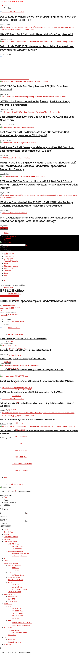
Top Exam (7, 271)
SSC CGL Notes (21, 436)
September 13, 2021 (7, 308)
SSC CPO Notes (17, 613)
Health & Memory (14, 642)
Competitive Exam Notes (9, 296)
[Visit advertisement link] (14, 79)
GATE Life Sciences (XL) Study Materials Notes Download (25, 350)
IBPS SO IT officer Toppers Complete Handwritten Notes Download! (38, 301)
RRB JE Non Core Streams (21, 389)
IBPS (9, 620)
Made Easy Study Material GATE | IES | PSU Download (23, 338)
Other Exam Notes (11, 563)
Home (6, 254)
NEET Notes (12, 635)
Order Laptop (9, 253)
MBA (9, 573)
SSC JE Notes (20, 423)
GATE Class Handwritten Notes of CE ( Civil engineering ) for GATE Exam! (32, 392)
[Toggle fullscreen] (4, 516)
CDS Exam (15, 568)
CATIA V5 (15, 585)
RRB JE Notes (13, 596)
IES (5, 280)
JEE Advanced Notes (19, 632)
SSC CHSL (15, 618)
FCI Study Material (14, 355)
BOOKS (10, 341)
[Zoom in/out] (6, 516)
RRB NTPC (11, 599)
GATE (6, 263)
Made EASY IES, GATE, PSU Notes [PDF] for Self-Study (23, 358)
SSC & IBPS (12, 409)
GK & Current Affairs (19, 589)
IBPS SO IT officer (19, 285)
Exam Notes (8, 259)
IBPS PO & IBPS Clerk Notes (22, 623)
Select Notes (8, 287)
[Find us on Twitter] (1, 506)
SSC (9, 606)
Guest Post (8, 644)
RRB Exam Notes (14, 328)
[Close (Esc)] (1, 516)
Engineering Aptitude (19, 556)
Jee (5, 273)
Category (8, 285)
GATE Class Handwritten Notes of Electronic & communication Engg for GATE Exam (37, 381)
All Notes (7, 539)
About (6, 233)
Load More (4, 228)
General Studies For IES (20, 553)
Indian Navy (16, 307)
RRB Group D (16, 396)
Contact (7, 505)
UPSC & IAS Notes (14, 294)
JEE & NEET (8, 628)
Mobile (6, 534)
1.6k (1, 310)
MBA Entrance (13, 314)
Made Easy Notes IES (15, 551)
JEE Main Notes (13, 630)
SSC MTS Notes (17, 616)
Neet (6, 498)
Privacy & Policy (10, 502)
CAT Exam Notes (18, 321)
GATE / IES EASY (17, 546)
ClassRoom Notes (10, 541)
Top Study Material (11, 267)
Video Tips (11, 640)
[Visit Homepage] (5, 238)
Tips (5, 637)
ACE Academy (17, 549)
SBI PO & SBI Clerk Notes (21, 625)
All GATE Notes (13, 544)
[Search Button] (26, 513)
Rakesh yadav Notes (15, 335)
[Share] (2, 516)
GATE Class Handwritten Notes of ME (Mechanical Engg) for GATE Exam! (32, 370)
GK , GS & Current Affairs (17, 348)
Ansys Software (17, 587)
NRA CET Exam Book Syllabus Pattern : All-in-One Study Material (36, 34)
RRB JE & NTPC (9, 594)
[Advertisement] (39, 462)
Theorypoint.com (8, 306)
